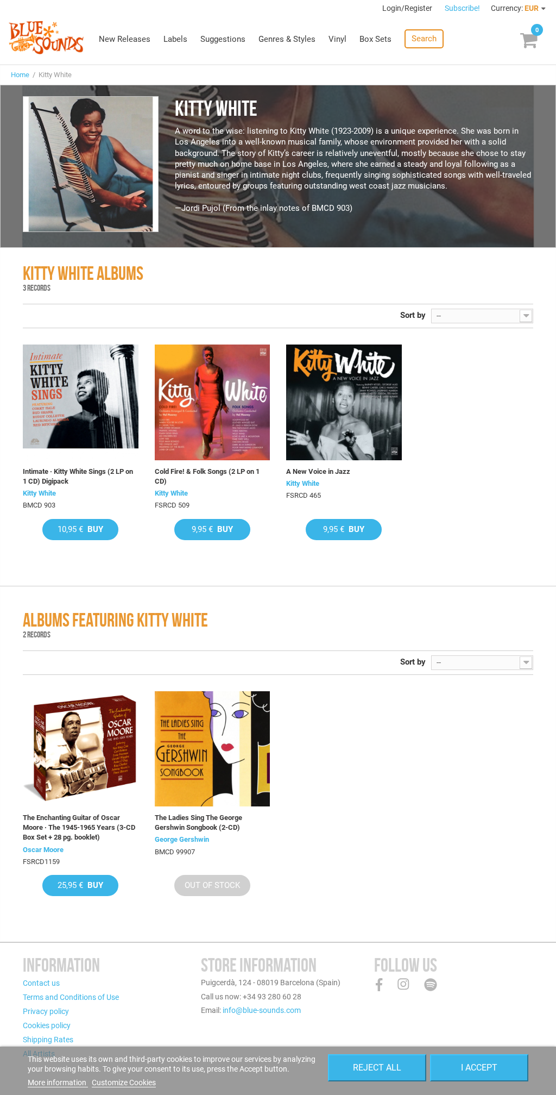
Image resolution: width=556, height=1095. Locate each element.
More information (58, 1082)
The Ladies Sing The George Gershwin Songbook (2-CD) (198, 822)
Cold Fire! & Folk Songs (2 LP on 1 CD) (207, 476)
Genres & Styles (286, 39)
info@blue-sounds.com (262, 1010)
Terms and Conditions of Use (71, 997)
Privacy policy (46, 1011)
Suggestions (222, 39)
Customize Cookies (124, 1082)
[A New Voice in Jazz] (344, 402)
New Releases (124, 39)
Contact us (41, 983)
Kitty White (39, 493)
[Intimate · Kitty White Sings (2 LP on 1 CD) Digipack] (80, 402)
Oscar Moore (43, 850)
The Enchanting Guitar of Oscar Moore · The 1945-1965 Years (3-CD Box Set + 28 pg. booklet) (79, 827)
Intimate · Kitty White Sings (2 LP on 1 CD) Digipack (78, 476)
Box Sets (375, 39)
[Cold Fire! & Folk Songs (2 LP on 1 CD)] (212, 402)
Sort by (413, 315)
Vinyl (337, 39)
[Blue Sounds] (46, 37)
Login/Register (408, 8)
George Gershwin (182, 839)
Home (20, 75)
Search (424, 38)
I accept (479, 1067)
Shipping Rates (48, 1039)
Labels (175, 39)
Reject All (377, 1067)
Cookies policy (47, 1025)
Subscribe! (462, 8)
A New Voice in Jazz (318, 471)
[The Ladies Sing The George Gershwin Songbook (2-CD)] (212, 749)
